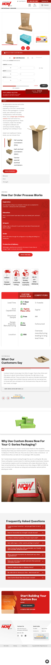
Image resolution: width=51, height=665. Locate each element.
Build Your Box (10, 171)
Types (4, 100)
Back (36, 85)
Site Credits (6, 645)
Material (5, 176)
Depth (7, 77)
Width (7, 70)
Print (4, 179)
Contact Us (45, 1)
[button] (47, 661)
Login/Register (22, 1)
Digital (26, 309)
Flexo (22, 311)
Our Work (35, 628)
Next (43, 85)
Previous (3, 398)
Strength (5, 182)
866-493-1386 (33, 1)
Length (7, 64)
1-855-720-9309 (30, 609)
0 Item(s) (45, 5)
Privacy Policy (24, 645)
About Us (44, 631)
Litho (28, 311)
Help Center (44, 628)
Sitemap (15, 645)
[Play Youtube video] (25, 488)
